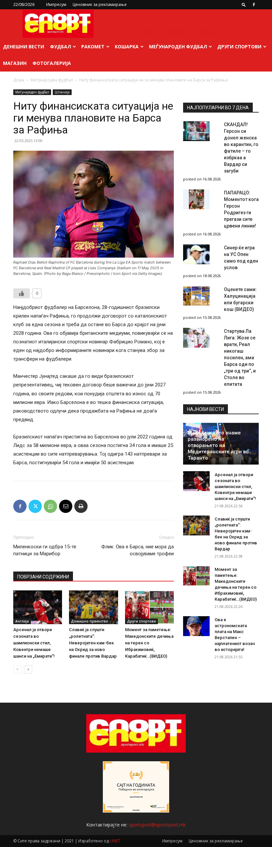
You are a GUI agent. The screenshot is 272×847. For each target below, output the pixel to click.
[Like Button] (21, 293)
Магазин (15, 63)
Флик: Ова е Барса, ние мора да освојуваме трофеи (137, 550)
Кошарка (127, 46)
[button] (244, 4)
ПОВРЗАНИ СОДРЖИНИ (43, 576)
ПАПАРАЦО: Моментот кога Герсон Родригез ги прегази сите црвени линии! (241, 209)
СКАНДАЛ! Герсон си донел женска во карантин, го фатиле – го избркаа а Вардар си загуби (241, 148)
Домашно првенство (89, 621)
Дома (18, 80)
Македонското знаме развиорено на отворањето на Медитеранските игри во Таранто (218, 445)
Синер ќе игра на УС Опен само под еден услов (241, 257)
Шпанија (62, 92)
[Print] (81, 506)
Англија (22, 621)
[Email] (65, 506)
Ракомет (92, 46)
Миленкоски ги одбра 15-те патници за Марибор (44, 550)
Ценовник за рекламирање (100, 4)
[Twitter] (35, 506)
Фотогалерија (52, 63)
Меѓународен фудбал (178, 46)
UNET (115, 841)
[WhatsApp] (50, 506)
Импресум (56, 4)
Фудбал (60, 46)
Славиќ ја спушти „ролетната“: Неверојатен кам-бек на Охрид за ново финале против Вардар (93, 643)
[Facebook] (254, 4)
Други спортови (239, 46)
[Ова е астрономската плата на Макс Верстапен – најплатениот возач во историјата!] (196, 626)
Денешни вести (23, 46)
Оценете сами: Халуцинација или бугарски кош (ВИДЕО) (240, 299)
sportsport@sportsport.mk (157, 825)
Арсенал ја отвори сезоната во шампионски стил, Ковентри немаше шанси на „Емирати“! (34, 643)
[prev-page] (17, 669)
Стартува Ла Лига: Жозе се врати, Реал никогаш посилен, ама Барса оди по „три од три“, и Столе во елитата (240, 357)
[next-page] (28, 669)
